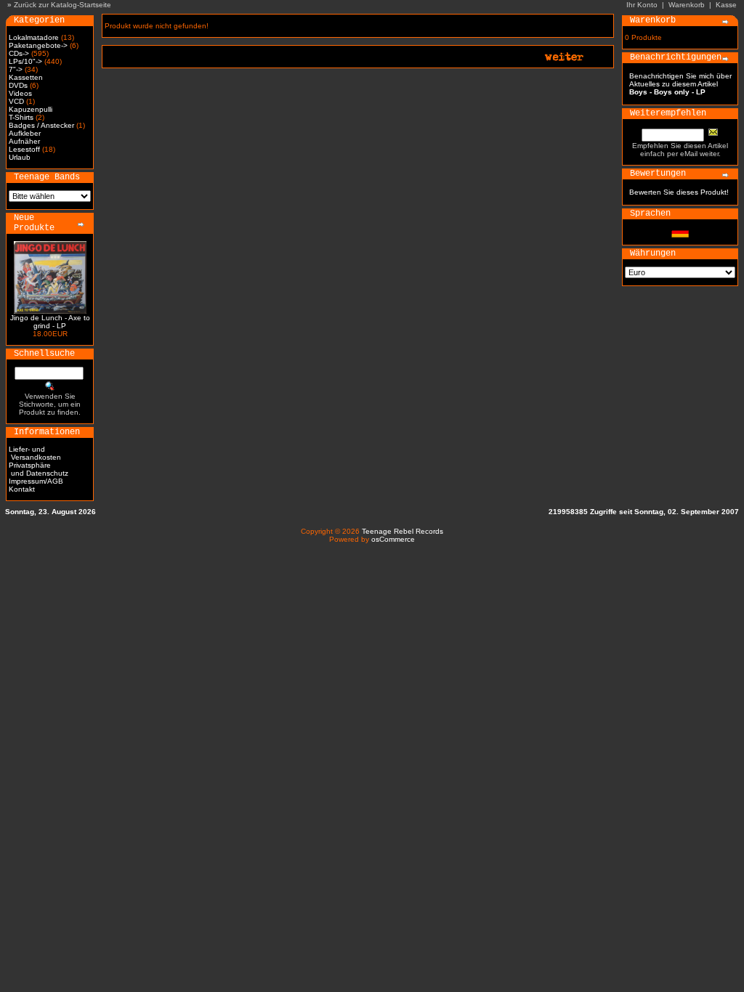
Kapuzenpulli (30, 109)
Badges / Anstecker (41, 125)
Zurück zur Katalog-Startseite (62, 5)
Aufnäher (24, 141)
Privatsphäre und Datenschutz (38, 469)
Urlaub (20, 157)
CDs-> (19, 53)
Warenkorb (686, 5)
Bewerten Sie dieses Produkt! (679, 192)
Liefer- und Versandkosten (35, 453)
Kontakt (22, 489)
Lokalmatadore (34, 37)
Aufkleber (25, 133)
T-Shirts (21, 117)
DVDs (18, 85)
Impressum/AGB (36, 481)
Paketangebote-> (38, 45)
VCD (16, 101)
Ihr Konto (642, 5)
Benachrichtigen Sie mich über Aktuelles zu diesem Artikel (680, 84)
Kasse (726, 5)
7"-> (16, 69)
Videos (20, 93)
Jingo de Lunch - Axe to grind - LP (50, 322)
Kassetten (26, 77)
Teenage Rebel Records (402, 531)
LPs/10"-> (25, 61)
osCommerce (393, 539)
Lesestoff (24, 149)
